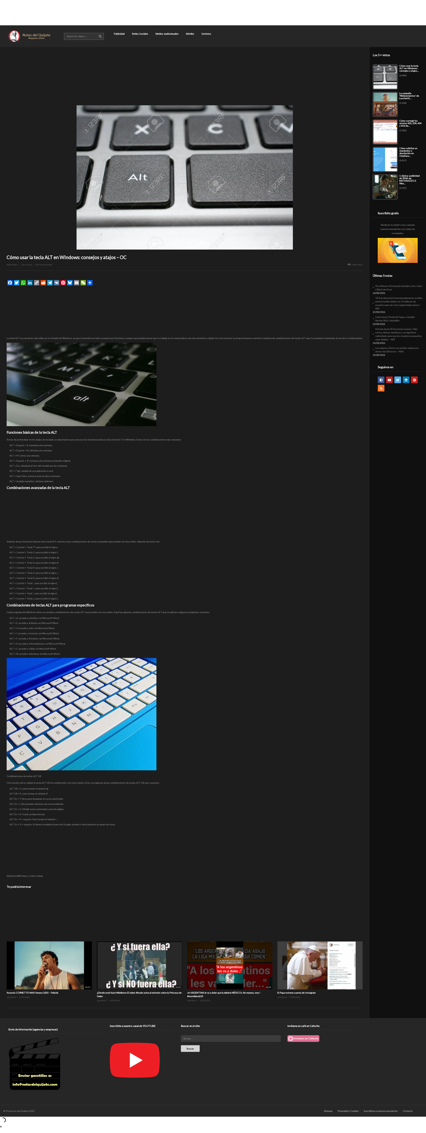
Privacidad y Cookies (348, 1111)
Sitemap (328, 1111)
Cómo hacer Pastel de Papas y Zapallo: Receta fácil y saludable (395, 319)
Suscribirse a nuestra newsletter (381, 1111)
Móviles (190, 33)
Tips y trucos (26, 264)
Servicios (207, 33)
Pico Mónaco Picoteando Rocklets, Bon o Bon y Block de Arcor (398, 288)
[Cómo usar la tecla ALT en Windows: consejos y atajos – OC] (49, 941)
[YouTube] (389, 380)
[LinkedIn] (406, 380)
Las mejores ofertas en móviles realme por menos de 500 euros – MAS (397, 350)
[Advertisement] (213, 12)
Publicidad (119, 33)
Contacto (408, 1111)
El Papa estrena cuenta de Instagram (296, 992)
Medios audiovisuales (167, 33)
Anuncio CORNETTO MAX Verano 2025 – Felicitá (32, 992)
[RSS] (381, 388)
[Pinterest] (414, 380)
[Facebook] (381, 380)
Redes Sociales (140, 33)
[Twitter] (397, 380)
